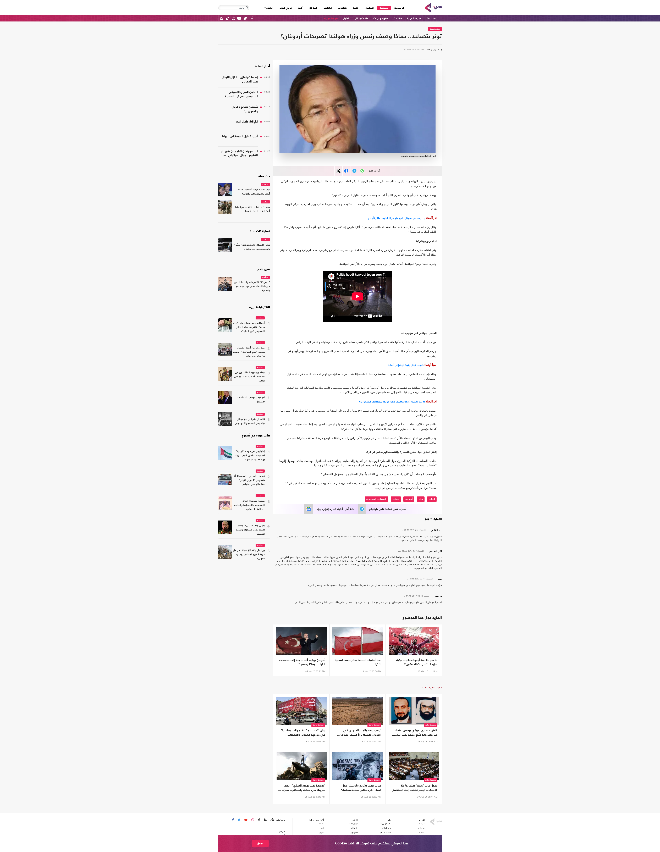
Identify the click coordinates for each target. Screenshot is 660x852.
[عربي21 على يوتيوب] (239, 18)
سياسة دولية (331, 18)
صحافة (313, 8)
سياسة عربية (414, 18)
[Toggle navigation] (247, 7)
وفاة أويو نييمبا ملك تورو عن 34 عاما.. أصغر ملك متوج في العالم (249, 377)
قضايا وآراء (386, 828)
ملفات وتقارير (361, 18)
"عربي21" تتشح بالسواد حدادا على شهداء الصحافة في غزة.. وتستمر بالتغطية (252, 286)
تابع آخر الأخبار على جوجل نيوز (335, 509)
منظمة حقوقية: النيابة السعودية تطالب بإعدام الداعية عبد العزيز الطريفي (249, 505)
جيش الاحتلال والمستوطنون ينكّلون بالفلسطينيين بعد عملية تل (252, 247)
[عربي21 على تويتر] (245, 18)
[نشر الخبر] (338, 171)
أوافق (260, 843)
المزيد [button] (269, 8)
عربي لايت (285, 8)
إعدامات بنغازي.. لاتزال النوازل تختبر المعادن (240, 79)
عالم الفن (354, 828)
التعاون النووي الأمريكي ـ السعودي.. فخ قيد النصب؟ (241, 94)
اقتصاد (370, 8)
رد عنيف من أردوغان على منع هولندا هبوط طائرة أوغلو (396, 218)
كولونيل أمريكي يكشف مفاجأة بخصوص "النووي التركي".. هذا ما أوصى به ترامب (249, 480)
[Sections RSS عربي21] (272, 820)
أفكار (300, 8)
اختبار (346, 18)
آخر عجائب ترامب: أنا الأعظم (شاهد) (251, 400)
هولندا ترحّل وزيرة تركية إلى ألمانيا (406, 365)
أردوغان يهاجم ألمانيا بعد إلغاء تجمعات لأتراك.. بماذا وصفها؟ (302, 662)
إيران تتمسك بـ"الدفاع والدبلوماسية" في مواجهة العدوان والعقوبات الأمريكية (302, 733)
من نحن (282, 831)
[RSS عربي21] (221, 18)
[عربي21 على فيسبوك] (252, 18)
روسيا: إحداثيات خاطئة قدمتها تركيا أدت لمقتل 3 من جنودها (252, 209)
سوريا (321, 832)
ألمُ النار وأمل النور (247, 121)
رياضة (356, 8)
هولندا (396, 499)
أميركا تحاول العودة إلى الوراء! (240, 136)
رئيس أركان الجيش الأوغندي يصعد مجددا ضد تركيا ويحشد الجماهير (250, 530)
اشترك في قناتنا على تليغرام (388, 509)
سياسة (384, 8)
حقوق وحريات (380, 18)
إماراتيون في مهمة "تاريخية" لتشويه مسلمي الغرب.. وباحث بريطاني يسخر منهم (249, 455)
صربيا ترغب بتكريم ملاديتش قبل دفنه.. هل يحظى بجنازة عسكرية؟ (361, 788)
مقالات (327, 8)
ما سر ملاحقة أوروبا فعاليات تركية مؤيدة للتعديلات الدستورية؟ (392, 401)
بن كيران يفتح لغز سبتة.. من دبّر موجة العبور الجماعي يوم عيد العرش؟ (249, 554)
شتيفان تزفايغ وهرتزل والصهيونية (245, 109)
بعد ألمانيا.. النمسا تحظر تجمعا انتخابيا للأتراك (358, 662)
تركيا (421, 499)
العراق (321, 823)
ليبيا (322, 828)
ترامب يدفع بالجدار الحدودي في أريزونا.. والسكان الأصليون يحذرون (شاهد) (360, 733)
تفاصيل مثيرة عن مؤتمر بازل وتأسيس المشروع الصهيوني (250, 421)
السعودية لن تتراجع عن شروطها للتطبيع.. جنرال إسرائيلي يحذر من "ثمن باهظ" (239, 154)
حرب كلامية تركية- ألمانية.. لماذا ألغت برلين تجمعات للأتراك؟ (254, 192)
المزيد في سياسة (432, 687)
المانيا (432, 499)
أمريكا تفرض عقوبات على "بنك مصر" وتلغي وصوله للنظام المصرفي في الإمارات (249, 327)
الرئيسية (397, 7)
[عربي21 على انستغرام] (233, 18)
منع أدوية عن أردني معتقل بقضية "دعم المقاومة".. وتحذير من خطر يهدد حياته (249, 352)
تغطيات (342, 8)
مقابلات (397, 18)
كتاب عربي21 (385, 823)
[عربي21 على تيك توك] (227, 18)
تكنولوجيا (354, 832)
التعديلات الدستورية (376, 499)
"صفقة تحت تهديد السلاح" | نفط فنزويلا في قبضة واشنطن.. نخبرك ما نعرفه (301, 788)
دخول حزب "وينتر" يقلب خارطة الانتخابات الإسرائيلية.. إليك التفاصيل (414, 788)
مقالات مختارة (385, 832)
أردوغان (409, 499)
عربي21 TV (353, 823)
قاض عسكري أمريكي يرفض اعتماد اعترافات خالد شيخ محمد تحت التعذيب (414, 732)
